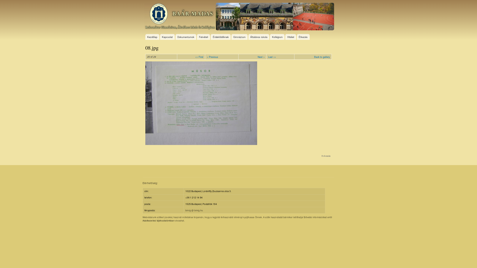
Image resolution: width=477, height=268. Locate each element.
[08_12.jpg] (201, 144)
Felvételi (203, 37)
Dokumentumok (185, 37)
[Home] (240, 17)
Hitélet (290, 37)
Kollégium (277, 37)
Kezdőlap (152, 37)
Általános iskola (258, 37)
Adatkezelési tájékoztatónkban (159, 220)
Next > (261, 57)
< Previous (212, 57)
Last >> (272, 57)
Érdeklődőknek (221, 37)
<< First (199, 57)
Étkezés (303, 37)
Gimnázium (239, 37)
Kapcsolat (167, 37)
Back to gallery (322, 57)
